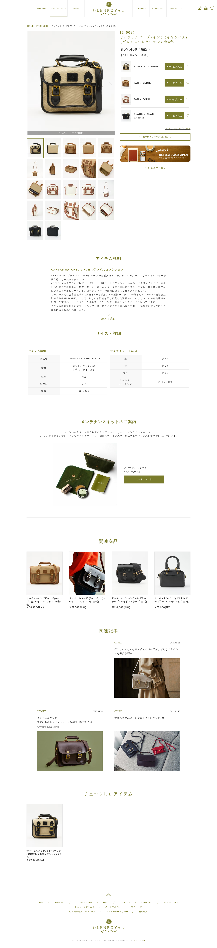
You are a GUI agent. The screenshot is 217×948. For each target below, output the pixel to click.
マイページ (136, 907)
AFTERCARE (175, 8)
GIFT (76, 8)
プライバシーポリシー (117, 911)
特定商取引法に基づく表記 (82, 911)
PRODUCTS (42, 26)
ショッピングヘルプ (85, 907)
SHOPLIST (158, 8)
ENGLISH (139, 940)
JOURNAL (42, 8)
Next (111, 83)
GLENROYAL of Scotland (108, 8)
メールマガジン (113, 907)
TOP (108, 896)
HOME (30, 26)
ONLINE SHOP (59, 8)
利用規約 (143, 911)
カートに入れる (144, 479)
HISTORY (141, 8)
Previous (30, 83)
